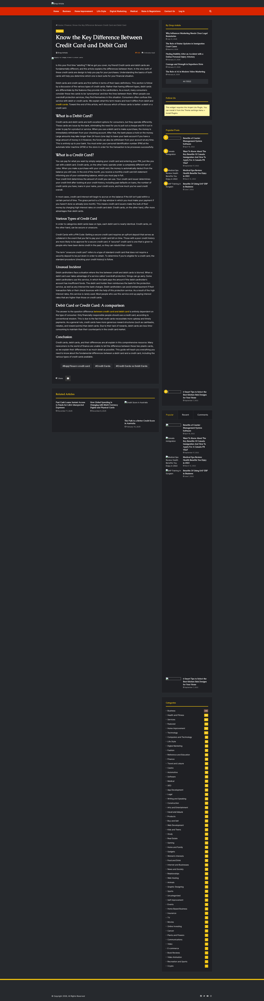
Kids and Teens (174, 830)
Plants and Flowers (175, 935)
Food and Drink (174, 860)
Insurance (171, 913)
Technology (172, 733)
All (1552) (187, 81)
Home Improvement (84, 11)
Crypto (170, 966)
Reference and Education (178, 755)
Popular (170, 414)
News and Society (175, 869)
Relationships (173, 873)
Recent (185, 414)
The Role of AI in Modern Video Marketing (185, 71)
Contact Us (169, 11)
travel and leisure (175, 812)
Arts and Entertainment (177, 807)
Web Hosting (173, 878)
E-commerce (173, 948)
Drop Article (63, 53)
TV (168, 917)
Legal (169, 794)
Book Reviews (173, 953)
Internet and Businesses (178, 865)
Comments (202, 414)
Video (169, 944)
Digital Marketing (118, 11)
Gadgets (171, 851)
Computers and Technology (179, 737)
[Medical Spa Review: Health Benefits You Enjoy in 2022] (173, 174)
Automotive (172, 772)
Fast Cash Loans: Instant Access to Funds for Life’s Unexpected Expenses (70, 405)
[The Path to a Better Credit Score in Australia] (140, 409)
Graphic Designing (175, 887)
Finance (68, 25)
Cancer (170, 931)
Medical (134, 11)
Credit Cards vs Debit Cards (132, 366)
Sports (170, 891)
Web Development (175, 825)
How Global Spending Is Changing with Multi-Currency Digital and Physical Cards (104, 405)
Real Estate (172, 838)
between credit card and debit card (111, 311)
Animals (170, 882)
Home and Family (175, 847)
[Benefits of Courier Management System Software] (173, 142)
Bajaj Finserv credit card (77, 366)
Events (170, 904)
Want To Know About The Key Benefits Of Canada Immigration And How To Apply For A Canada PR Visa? (194, 157)
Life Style (101, 11)
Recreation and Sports (177, 961)
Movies (170, 922)
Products (171, 816)
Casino (170, 768)
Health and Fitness (175, 715)
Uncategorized (173, 895)
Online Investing (174, 926)
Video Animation (174, 957)
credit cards (62, 104)
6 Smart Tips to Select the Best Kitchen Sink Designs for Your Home (195, 395)
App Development (175, 790)
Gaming (170, 843)
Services (171, 719)
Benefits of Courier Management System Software (192, 141)
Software (171, 777)
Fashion (170, 750)
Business (67, 11)
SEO (169, 785)
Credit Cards (103, 366)
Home (56, 11)
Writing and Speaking (176, 799)
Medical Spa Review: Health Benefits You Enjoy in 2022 (194, 173)
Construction (173, 803)
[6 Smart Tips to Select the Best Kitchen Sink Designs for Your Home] (173, 395)
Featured (171, 724)
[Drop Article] (58, 3)
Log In (182, 11)
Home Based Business (177, 909)
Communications (174, 939)
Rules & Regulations (151, 11)
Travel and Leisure (175, 763)
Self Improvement (175, 900)
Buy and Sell (172, 821)
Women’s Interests (175, 856)
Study (170, 834)
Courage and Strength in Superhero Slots (184, 64)
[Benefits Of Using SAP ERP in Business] (173, 285)
